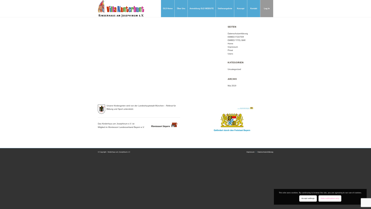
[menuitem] (167, 8)
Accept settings (308, 198)
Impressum (233, 47)
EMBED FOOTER (236, 37)
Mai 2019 (232, 85)
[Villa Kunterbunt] (121, 8)
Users (230, 54)
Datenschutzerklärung (238, 33)
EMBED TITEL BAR (236, 40)
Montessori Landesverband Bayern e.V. (126, 127)
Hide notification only (330, 198)
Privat (230, 50)
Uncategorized (234, 69)
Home (230, 43)
